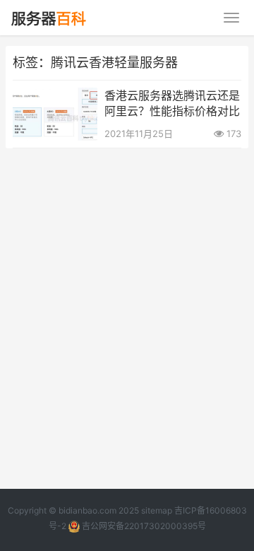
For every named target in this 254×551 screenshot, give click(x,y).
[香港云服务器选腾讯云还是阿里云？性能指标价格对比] (55, 96)
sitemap (156, 510)
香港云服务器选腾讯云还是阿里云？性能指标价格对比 (172, 103)
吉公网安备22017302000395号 (143, 526)
